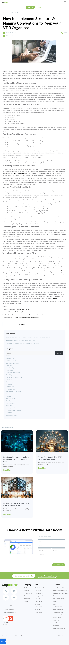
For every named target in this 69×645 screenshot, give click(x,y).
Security (8, 401)
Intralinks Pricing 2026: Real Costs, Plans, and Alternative (22, 343)
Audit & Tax (56, 620)
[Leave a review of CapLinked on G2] (8, 620)
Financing (9, 384)
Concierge (38, 590)
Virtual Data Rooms (11, 36)
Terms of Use (5, 635)
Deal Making (9, 370)
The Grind (9, 405)
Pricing (26, 601)
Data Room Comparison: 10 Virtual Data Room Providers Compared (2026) (28, 337)
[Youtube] (14, 597)
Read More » (7, 470)
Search (59, 353)
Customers (27, 596)
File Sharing (9, 382)
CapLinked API (39, 588)
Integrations (38, 601)
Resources (9, 12)
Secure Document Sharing (60, 588)
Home (4, 12)
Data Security (10, 368)
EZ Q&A (37, 598)
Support (37, 609)
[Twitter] (6, 597)
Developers (38, 606)
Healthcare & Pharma (59, 628)
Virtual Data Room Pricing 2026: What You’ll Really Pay (22, 340)
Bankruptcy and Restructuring (57, 616)
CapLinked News (11, 360)
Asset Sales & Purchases (59, 623)
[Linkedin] (14, 591)
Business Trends (10, 358)
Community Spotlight (12, 363)
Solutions (26, 590)
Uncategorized (10, 408)
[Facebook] (6, 591)
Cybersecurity (10, 365)
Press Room (38, 612)
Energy (55, 604)
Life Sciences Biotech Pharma (59, 600)
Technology (56, 625)
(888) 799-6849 (9, 609)
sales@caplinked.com (10, 612)
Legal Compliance (58, 609)
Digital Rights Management (39, 594)
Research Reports (11, 398)
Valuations (9, 412)
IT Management (10, 389)
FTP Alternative (57, 606)
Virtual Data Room (58, 612)
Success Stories (10, 403)
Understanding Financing (13, 410)
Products (26, 588)
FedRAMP (9, 379)
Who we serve (28, 593)
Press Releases (10, 394)
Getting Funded (10, 386)
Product (8, 396)
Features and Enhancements (14, 377)
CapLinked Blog (15, 12)
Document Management (13, 372)
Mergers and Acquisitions (13, 391)
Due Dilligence (10, 375)
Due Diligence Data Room (60, 593)
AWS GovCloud (10, 356)
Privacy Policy (15, 635)
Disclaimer (23, 635)
